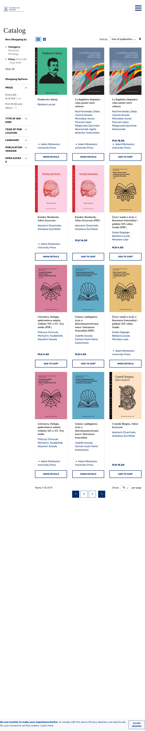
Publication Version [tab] (13, 149)
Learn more (46, 725)
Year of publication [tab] (13, 131)
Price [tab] (9, 87)
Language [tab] (12, 140)
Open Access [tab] (13, 160)
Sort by (104, 39)
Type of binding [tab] (13, 120)
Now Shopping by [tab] (16, 39)
